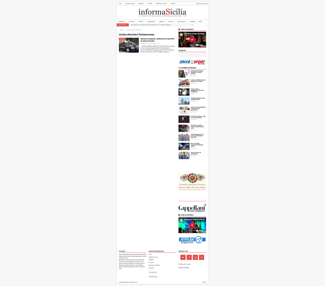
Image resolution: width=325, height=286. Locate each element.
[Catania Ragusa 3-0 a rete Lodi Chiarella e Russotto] (183, 137)
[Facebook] (189, 257)
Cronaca (121, 21)
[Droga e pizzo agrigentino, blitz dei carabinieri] (183, 92)
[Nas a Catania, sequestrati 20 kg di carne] (183, 146)
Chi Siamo (149, 3)
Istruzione (150, 21)
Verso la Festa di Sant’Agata (196, 153)
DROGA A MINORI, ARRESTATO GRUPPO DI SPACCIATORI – (157, 40)
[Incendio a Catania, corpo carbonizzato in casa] (183, 128)
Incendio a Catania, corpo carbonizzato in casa (197, 126)
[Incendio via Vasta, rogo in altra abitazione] (183, 119)
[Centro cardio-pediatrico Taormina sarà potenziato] (183, 110)
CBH (205, 282)
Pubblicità (141, 3)
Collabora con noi (130, 3)
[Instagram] (201, 257)
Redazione (154, 43)
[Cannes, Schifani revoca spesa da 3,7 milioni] (183, 83)
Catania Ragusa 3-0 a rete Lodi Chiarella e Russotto (197, 136)
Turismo (192, 21)
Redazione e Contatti (161, 3)
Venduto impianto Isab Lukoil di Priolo (198, 98)
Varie (200, 21)
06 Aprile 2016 (145, 43)
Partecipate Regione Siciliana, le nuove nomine (197, 72)
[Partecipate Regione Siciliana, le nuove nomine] (183, 73)
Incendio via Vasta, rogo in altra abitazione (198, 116)
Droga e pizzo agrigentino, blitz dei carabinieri (197, 90)
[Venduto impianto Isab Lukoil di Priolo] (183, 101)
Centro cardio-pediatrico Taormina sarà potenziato (198, 108)
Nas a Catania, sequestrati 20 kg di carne (197, 145)
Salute (170, 21)
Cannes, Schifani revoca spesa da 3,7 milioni (198, 80)
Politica (131, 21)
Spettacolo (181, 21)
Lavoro (161, 21)
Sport (141, 21)
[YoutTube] (195, 257)
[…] (169, 52)
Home (119, 3)
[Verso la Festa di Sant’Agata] (183, 155)
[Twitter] (183, 257)
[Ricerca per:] (197, 25)
